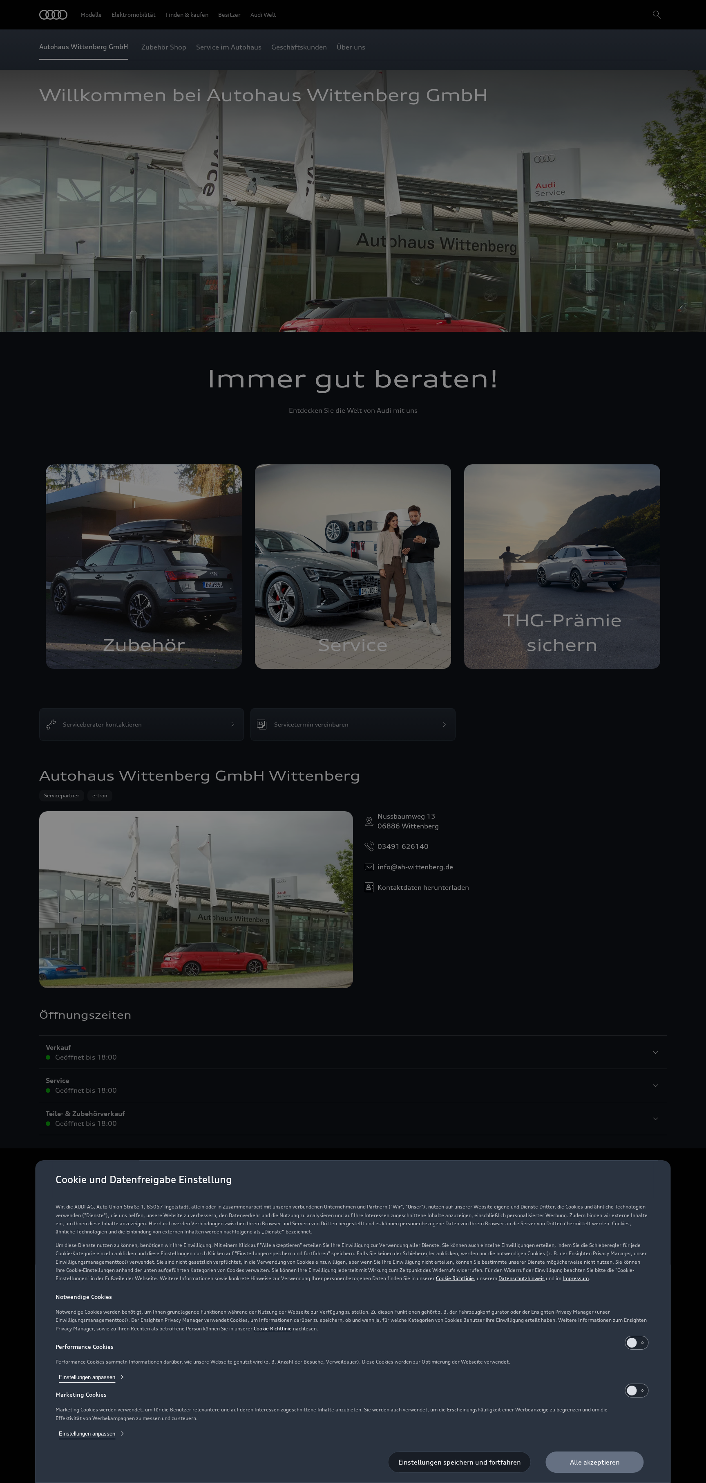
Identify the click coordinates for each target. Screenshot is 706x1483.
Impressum (576, 1278)
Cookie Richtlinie (455, 1278)
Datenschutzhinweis (521, 1278)
